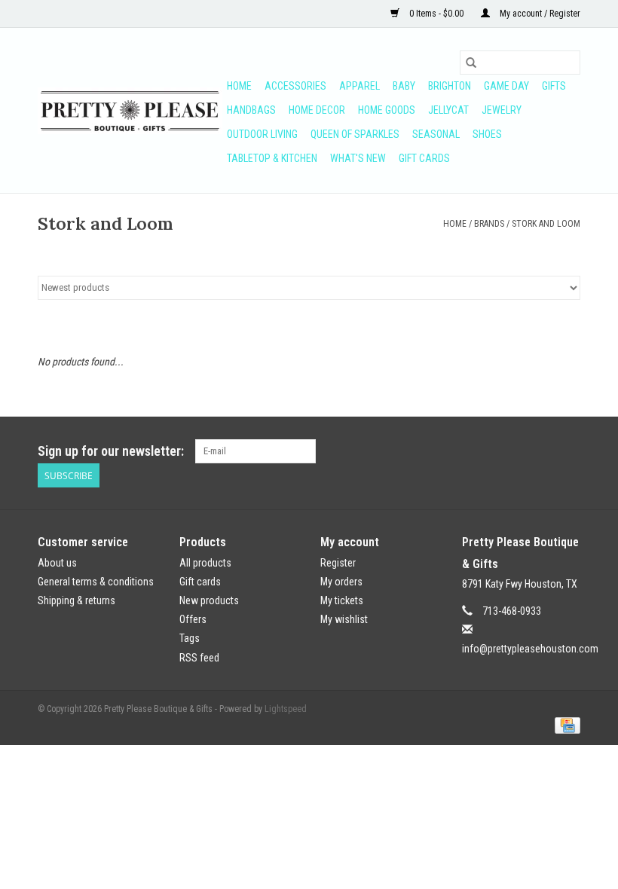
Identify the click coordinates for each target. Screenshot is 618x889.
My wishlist (344, 619)
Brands (489, 223)
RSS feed (199, 658)
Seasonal (436, 134)
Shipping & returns (76, 600)
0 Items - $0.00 (436, 13)
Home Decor (317, 110)
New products (209, 600)
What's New (358, 158)
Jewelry (502, 110)
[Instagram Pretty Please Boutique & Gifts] (568, 451)
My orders (341, 582)
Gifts (554, 86)
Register (338, 563)
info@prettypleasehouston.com (530, 649)
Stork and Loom (546, 223)
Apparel (359, 86)
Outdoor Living (262, 134)
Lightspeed (286, 709)
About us (57, 563)
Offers (193, 619)
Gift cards (424, 158)
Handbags (251, 110)
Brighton (449, 86)
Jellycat (448, 110)
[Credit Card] (564, 725)
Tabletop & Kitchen (272, 158)
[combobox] (520, 62)
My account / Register (538, 13)
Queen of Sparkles (355, 134)
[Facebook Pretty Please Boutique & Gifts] (542, 451)
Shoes (487, 134)
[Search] (471, 62)
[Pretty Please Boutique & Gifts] (130, 110)
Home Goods (386, 110)
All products (205, 563)
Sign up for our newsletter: (111, 451)
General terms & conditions (96, 582)
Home (239, 86)
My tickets (341, 600)
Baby (404, 86)
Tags (189, 638)
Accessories (295, 86)
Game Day (506, 86)
